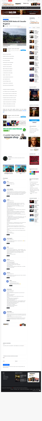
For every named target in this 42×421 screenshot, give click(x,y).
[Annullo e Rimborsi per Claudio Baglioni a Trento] (32, 41)
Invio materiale (15, 389)
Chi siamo (12, 389)
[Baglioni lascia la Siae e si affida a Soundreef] (32, 31)
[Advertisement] (14, 146)
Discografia (14, 7)
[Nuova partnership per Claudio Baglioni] (32, 36)
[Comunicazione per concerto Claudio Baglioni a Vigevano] (32, 68)
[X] (10, 159)
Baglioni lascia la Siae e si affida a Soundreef (37, 32)
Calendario (26, 7)
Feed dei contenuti (5, 376)
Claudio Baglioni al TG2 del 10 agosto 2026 (18, 0)
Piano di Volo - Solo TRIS (33, 131)
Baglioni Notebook (8, 17)
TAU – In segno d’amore (33, 183)
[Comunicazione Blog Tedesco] (32, 206)
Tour (17, 7)
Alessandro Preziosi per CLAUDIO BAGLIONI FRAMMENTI (36, 58)
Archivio (5, 7)
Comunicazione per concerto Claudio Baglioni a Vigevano (37, 69)
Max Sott (10, 156)
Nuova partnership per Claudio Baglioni (36, 36)
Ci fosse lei (31, 186)
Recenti (30, 27)
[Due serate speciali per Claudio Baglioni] (32, 52)
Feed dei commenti (5, 377)
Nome (4, 357)
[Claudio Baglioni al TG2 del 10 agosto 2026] (32, 75)
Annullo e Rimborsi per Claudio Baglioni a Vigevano (36, 48)
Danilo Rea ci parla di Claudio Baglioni (37, 80)
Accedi (4, 375)
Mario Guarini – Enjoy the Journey (34, 189)
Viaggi (34, 389)
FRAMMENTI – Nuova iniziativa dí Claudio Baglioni (23, 376)
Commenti (38, 27)
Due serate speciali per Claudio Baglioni (36, 53)
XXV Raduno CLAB (32, 132)
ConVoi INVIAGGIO (37, 389)
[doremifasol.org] (8, 4)
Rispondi (8, 185)
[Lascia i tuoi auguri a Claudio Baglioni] (32, 201)
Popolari (34, 27)
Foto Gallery (31, 389)
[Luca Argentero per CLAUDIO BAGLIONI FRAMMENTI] (32, 63)
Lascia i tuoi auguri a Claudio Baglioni (36, 202)
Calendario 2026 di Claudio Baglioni (24, 389)
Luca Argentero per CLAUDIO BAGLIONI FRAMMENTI (37, 64)
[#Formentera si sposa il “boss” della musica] (32, 215)
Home (3, 7)
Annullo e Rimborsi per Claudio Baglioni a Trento (36, 42)
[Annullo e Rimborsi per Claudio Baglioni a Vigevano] (32, 47)
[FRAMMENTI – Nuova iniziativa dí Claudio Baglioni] (17, 376)
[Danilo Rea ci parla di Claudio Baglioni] (32, 80)
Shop (8, 7)
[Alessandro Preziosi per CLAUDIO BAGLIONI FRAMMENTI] (32, 57)
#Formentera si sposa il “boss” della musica (37, 215)
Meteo (19, 389)
